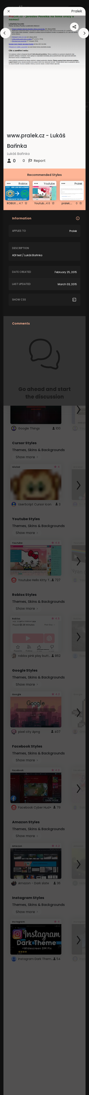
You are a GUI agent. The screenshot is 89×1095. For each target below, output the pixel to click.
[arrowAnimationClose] (5, 33)
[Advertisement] (17, 548)
